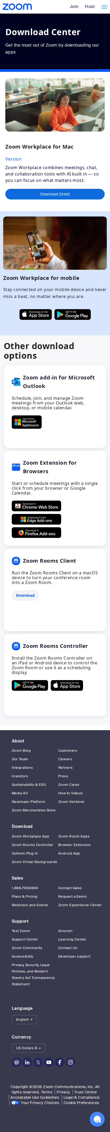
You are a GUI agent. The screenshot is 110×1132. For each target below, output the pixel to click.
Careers (65, 759)
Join (74, 6)
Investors (20, 776)
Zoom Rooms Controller (32, 845)
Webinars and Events (30, 905)
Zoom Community (27, 948)
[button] (24, 1019)
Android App (69, 853)
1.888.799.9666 (25, 888)
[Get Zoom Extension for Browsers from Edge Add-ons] (36, 519)
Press (63, 776)
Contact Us (67, 948)
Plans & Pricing (25, 896)
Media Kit (20, 793)
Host (90, 6)
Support (20, 921)
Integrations (22, 767)
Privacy (63, 1092)
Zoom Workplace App (30, 836)
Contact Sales (70, 888)
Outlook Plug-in (25, 853)
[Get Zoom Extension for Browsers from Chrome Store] (36, 506)
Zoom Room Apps (73, 836)
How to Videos (70, 793)
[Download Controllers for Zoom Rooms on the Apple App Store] (66, 685)
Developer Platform (28, 801)
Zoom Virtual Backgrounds (34, 862)
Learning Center (72, 939)
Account (65, 931)
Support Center (25, 939)
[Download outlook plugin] (26, 422)
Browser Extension (74, 845)
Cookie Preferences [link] (81, 1102)
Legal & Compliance (82, 1097)
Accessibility (22, 956)
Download (22, 826)
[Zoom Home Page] (16, 6)
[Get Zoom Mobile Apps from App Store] (35, 314)
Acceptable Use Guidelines (34, 1097)
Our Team (20, 759)
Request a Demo (72, 896)
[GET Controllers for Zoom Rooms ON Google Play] (29, 685)
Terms (46, 1092)
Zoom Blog (21, 750)
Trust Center (85, 1092)
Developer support (74, 956)
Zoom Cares (69, 784)
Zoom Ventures (71, 801)
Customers (67, 750)
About (18, 741)
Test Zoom (21, 931)
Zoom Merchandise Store (34, 810)
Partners (65, 767)
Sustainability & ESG (29, 784)
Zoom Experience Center (80, 905)
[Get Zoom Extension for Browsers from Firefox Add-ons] (36, 532)
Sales (17, 878)
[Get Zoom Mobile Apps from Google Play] (72, 314)
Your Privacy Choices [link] (40, 1102)
